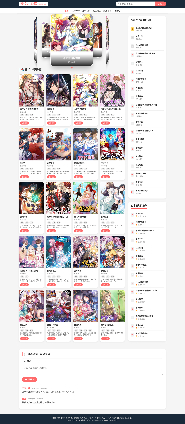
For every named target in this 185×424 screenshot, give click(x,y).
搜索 (162, 4)
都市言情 (86, 10)
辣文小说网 (33, 4)
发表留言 (30, 379)
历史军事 (107, 10)
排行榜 (117, 10)
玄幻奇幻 (76, 10)
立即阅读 (24, 123)
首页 (67, 10)
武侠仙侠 (97, 10)
